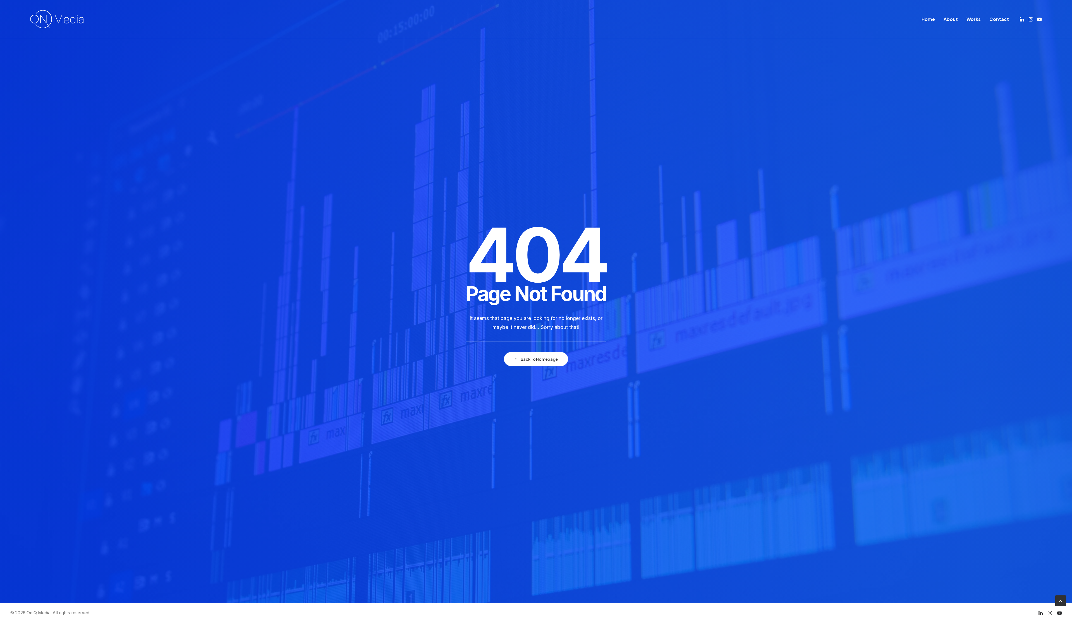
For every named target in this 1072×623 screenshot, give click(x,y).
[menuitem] (928, 19)
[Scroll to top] (1060, 600)
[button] (1022, 19)
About (951, 19)
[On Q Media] (56, 19)
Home (928, 19)
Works (973, 19)
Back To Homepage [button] (539, 359)
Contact (999, 19)
